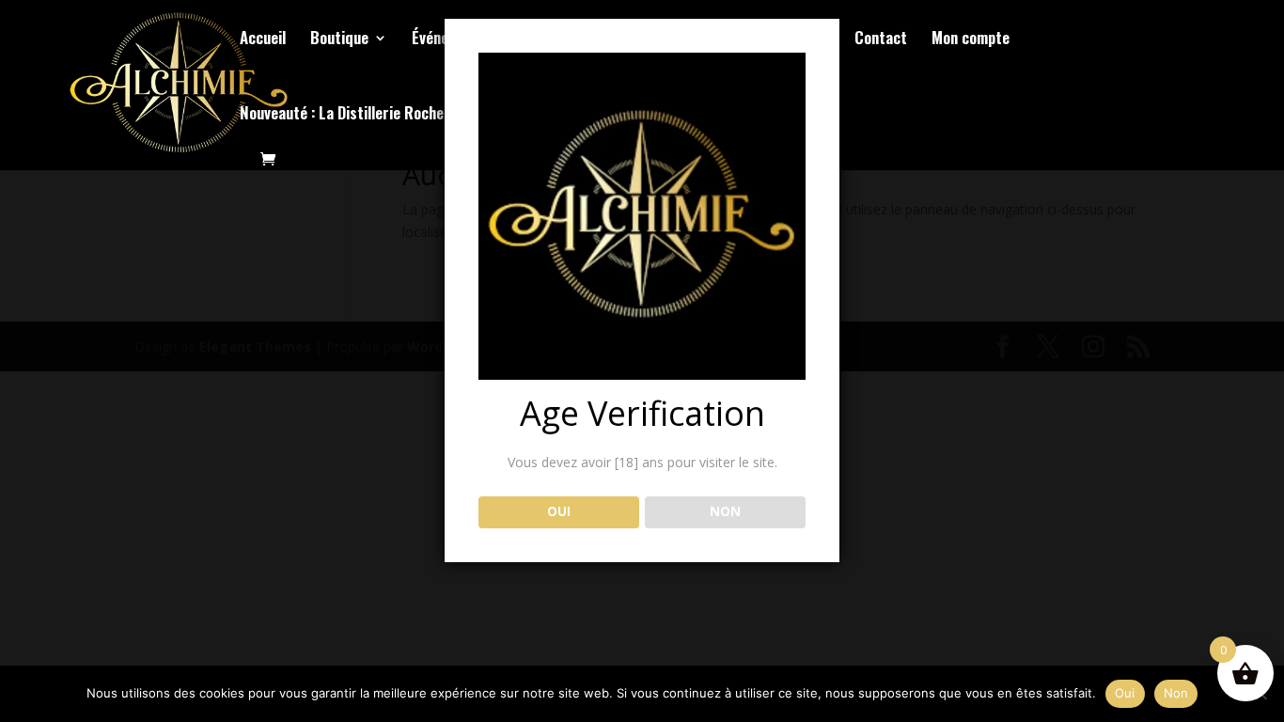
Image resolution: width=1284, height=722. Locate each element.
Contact (880, 40)
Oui (1125, 692)
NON (725, 511)
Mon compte (971, 40)
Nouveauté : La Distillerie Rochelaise (357, 115)
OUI (559, 511)
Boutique (339, 40)
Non (1176, 692)
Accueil (263, 40)
